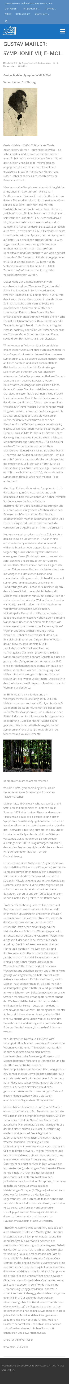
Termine (49, 8)
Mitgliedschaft (31, 8)
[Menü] (62, 31)
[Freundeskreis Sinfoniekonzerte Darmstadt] (9, 37)
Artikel (8, 13)
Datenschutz (23, 13)
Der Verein (11, 8)
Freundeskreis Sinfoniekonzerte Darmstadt (28, 3)
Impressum (40, 13)
